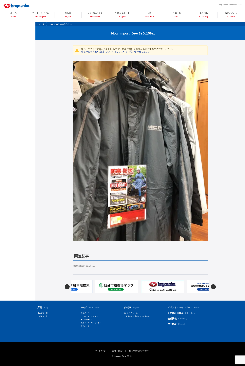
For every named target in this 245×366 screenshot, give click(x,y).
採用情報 (176, 324)
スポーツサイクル (131, 313)
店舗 (42, 307)
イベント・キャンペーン (183, 307)
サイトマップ (100, 351)
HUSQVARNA (86, 320)
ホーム (13, 15)
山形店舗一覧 (42, 316)
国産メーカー (86, 313)
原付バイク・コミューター (91, 323)
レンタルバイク (95, 15)
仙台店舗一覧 (42, 313)
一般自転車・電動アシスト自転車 (137, 316)
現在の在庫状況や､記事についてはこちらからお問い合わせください (115, 51)
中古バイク (85, 326)
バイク (90, 307)
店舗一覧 (176, 15)
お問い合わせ (231, 15)
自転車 (131, 307)
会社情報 (203, 15)
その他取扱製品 (181, 313)
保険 (149, 15)
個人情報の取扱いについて (139, 351)
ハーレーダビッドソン (89, 316)
